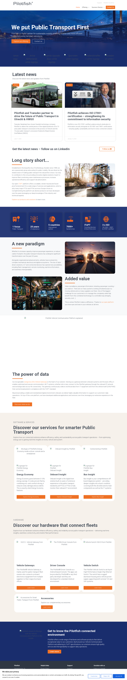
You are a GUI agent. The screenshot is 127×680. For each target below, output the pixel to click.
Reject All (106, 676)
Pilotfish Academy (109, 3)
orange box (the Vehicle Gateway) (35, 382)
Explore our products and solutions (24, 199)
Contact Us (110, 7)
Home (78, 7)
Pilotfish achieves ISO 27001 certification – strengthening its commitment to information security (89, 116)
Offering (84, 7)
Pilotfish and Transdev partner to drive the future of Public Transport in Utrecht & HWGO (36, 116)
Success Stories (97, 7)
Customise (94, 676)
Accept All (119, 676)
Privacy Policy (45, 668)
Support (99, 3)
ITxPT (20, 184)
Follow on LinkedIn (99, 668)
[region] (63, 674)
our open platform (107, 302)
